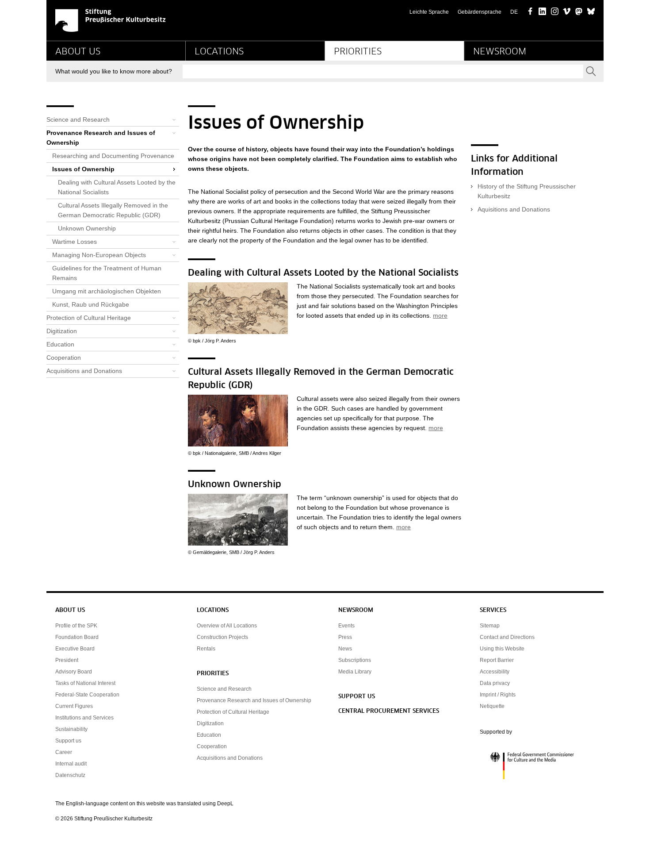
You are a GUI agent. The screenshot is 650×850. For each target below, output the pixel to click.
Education (60, 344)
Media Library (354, 672)
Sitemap (490, 626)
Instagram (554, 12)
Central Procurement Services (388, 711)
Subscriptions (354, 660)
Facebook (530, 12)
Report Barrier (497, 660)
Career (63, 752)
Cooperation (63, 357)
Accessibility (494, 672)
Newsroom (499, 51)
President (66, 660)
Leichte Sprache (429, 12)
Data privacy (495, 683)
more (440, 315)
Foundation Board (77, 637)
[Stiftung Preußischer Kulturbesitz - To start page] (110, 20)
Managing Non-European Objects (99, 254)
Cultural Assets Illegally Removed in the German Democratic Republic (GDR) (113, 210)
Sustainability (71, 729)
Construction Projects (222, 637)
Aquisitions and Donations (514, 209)
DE (514, 12)
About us (77, 51)
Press (345, 637)
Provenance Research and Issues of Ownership (100, 137)
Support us (68, 741)
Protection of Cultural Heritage (88, 317)
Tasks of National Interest (85, 683)
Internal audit (71, 764)
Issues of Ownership (83, 169)
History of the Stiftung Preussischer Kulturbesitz (527, 191)
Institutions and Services (84, 718)
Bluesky (591, 12)
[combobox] (383, 71)
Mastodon (579, 12)
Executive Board (75, 649)
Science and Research (78, 119)
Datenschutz (70, 775)
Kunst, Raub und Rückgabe (90, 304)
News (345, 649)
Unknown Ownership (87, 228)
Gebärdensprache (479, 12)
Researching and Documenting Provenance (113, 155)
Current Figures (74, 706)
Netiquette (492, 706)
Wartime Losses (74, 241)
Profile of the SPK (76, 626)
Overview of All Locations (227, 626)
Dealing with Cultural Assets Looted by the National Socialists (117, 187)
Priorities (358, 51)
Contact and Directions (507, 637)
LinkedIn (542, 12)
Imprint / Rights (498, 695)
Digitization (61, 331)
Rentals (206, 649)
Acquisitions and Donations (84, 370)
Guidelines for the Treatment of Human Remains (106, 273)
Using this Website (502, 649)
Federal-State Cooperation (87, 695)
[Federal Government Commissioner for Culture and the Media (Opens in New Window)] (537, 766)
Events (346, 626)
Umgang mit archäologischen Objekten (106, 291)
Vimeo (566, 12)
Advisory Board (73, 672)
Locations (219, 51)
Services (493, 610)
